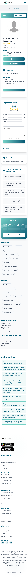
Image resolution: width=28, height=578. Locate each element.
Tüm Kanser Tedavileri (9, 289)
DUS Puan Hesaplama (7, 460)
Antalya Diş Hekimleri (6, 486)
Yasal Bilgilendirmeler (7, 536)
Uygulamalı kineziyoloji (9, 292)
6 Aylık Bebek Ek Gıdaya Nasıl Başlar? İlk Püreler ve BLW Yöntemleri (13, 422)
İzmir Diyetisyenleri (6, 498)
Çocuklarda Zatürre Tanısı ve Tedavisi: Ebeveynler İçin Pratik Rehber (14, 410)
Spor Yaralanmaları (6, 340)
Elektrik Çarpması (9, 79)
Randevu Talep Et (14, 235)
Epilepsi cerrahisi (7, 308)
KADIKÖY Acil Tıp (5, 331)
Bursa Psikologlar (5, 518)
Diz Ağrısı (17, 304)
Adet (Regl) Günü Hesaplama (8, 462)
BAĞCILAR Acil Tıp (6, 327)
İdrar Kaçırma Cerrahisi (9, 300)
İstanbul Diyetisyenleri (7, 492)
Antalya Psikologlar (6, 521)
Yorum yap (14, 141)
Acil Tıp (10, 7)
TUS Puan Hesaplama (6, 457)
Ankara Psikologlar (6, 513)
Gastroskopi (19, 247)
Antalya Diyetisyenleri (7, 504)
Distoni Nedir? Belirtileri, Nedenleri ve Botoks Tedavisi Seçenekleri (14, 416)
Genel (4, 15)
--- (5, 228)
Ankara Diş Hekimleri (6, 477)
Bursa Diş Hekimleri (6, 483)
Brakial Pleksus (17, 258)
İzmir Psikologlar (5, 516)
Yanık (6, 85)
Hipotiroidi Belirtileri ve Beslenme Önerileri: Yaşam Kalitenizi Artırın (12, 362)
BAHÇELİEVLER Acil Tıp (7, 325)
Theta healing (6, 296)
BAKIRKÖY (12, 47)
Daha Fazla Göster (14, 90)
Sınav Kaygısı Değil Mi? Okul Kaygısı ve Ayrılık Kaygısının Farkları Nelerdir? (14, 368)
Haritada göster (7, 55)
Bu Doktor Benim (20, 15)
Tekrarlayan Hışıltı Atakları (10, 266)
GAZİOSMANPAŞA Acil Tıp (7, 329)
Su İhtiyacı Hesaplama (7, 468)
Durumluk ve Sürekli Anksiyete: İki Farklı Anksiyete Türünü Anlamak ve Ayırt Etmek (13, 398)
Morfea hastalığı (7, 304)
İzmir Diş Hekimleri (6, 480)
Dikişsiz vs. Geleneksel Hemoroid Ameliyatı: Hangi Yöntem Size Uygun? (14, 405)
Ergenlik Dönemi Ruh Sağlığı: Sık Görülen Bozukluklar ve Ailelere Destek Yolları (12, 375)
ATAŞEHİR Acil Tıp (5, 323)
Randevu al (15, 63)
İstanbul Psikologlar (6, 510)
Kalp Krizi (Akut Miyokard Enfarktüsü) (14, 81)
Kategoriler (4, 7)
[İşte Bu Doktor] (6, 438)
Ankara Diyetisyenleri (6, 495)
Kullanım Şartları (5, 531)
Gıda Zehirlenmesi (9, 83)
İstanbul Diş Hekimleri (7, 475)
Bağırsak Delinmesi (8, 251)
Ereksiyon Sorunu (7, 247)
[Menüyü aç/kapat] (25, 2)
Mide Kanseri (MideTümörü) (10, 254)
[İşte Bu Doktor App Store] (7, 449)
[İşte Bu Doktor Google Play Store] (7, 445)
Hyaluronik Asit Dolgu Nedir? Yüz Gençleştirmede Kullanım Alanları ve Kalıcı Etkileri (13, 390)
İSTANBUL (5, 47)
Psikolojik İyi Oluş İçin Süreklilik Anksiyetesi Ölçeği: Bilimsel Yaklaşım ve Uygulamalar (13, 382)
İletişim (3, 533)
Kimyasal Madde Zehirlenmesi (9, 342)
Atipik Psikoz (6, 258)
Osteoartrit (6, 262)
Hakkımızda (4, 528)
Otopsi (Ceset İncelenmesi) (10, 270)
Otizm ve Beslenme (8, 312)
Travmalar (7, 87)
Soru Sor (15, 59)
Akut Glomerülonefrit (8, 274)
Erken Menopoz (7, 285)
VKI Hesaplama (5, 465)
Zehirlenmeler (5, 338)
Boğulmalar (4, 345)
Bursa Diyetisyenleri (6, 501)
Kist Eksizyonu (17, 296)
